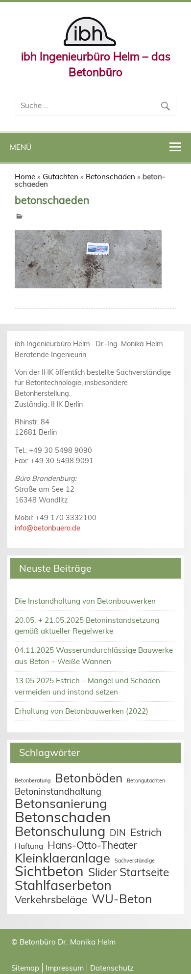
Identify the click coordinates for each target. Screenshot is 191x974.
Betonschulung (60, 831)
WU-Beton (122, 898)
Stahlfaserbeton (63, 885)
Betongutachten (146, 780)
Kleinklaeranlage (62, 857)
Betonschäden (110, 176)
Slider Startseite (128, 872)
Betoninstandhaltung (58, 791)
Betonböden (88, 777)
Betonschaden (63, 817)
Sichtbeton (49, 871)
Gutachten (60, 176)
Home (25, 176)
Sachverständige (135, 860)
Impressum (65, 968)
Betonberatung (32, 780)
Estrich (146, 832)
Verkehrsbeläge (51, 899)
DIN (118, 832)
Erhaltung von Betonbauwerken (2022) (81, 711)
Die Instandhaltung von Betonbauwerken (85, 601)
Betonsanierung (61, 803)
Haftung (29, 846)
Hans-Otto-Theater (92, 844)
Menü (20, 147)
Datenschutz (112, 968)
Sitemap (25, 968)
